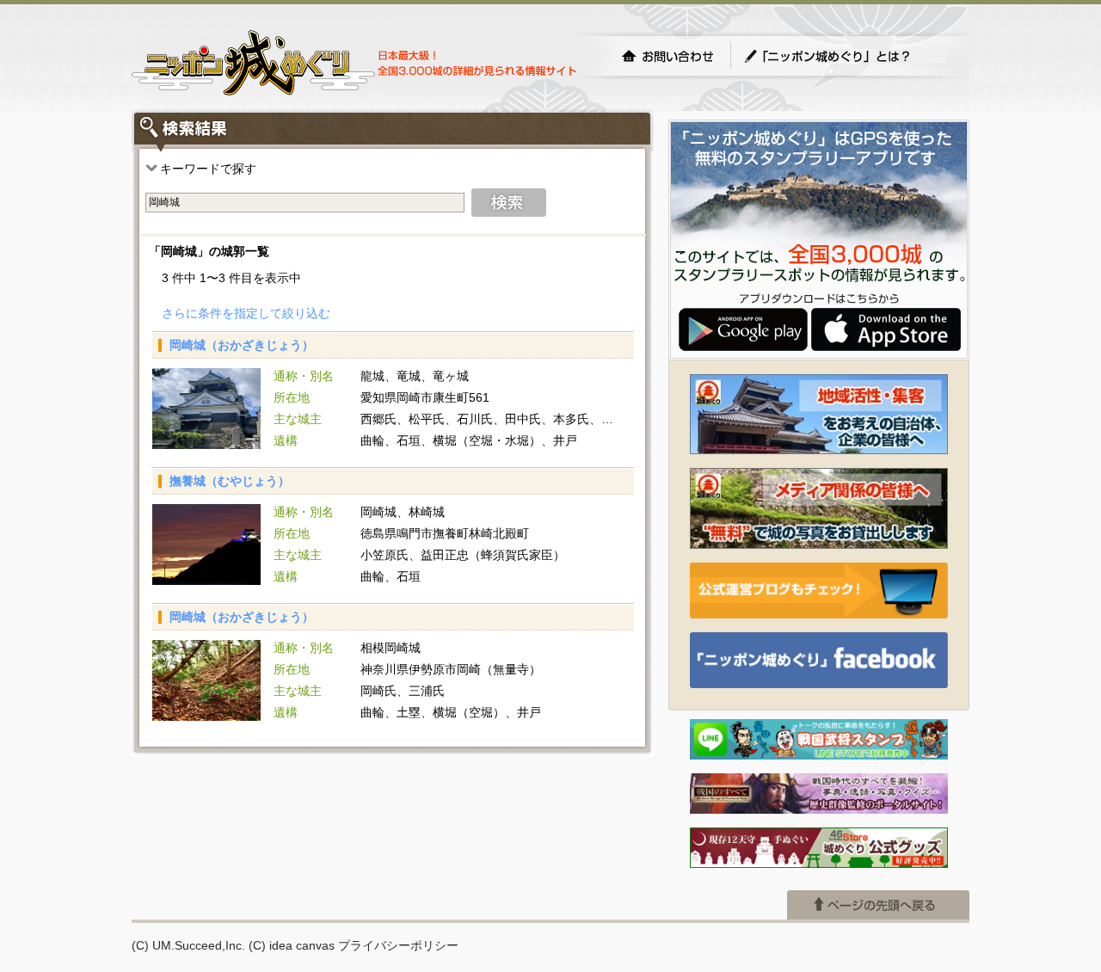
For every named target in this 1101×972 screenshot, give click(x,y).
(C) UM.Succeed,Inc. (188, 945)
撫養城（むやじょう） (229, 481)
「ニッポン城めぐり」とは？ (844, 56)
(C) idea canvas (292, 945)
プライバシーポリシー (398, 945)
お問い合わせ (667, 56)
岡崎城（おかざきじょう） (241, 345)
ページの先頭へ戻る (878, 905)
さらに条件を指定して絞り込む (246, 313)
